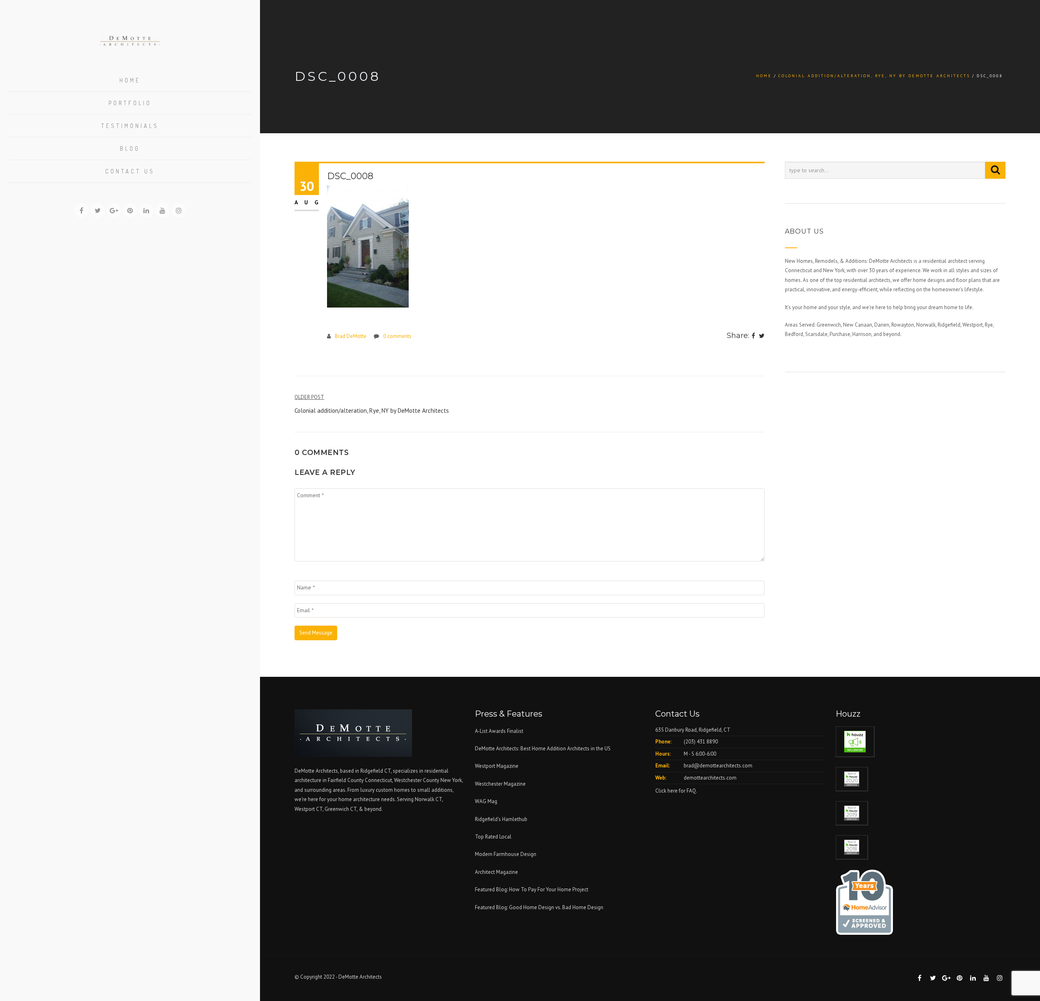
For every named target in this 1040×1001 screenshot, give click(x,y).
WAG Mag (486, 801)
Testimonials (130, 125)
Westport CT (309, 809)
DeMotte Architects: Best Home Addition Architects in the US (543, 748)
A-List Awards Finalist (499, 731)
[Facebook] (753, 336)
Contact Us (130, 171)
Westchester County (417, 780)
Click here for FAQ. (676, 790)
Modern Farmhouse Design (505, 854)
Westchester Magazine (500, 783)
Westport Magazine (496, 766)
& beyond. (371, 809)
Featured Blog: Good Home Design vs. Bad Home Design (539, 907)
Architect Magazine (496, 872)
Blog (130, 148)
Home (130, 80)
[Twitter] (762, 336)
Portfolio (130, 103)
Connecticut (378, 780)
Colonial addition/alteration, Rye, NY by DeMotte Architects (874, 75)
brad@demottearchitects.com (718, 765)
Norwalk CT (428, 799)
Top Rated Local (493, 836)
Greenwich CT (341, 809)
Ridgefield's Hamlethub (501, 819)
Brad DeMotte (350, 336)
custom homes (393, 789)
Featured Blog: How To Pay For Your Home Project (531, 889)
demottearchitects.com (710, 777)
